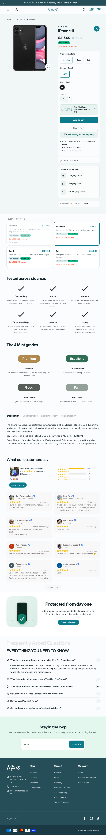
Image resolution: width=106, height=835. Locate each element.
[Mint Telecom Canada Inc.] (13, 770)
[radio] (29, 234)
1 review (19, 547)
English (10, 818)
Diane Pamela (21, 545)
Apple (62, 26)
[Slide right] (102, 2)
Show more (53, 587)
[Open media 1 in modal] (29, 48)
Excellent (66, 60)
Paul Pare (67, 496)
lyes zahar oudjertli (71, 545)
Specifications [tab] (30, 415)
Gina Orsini (68, 520)
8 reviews (67, 523)
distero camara (70, 564)
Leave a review (18, 485)
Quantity (63, 94)
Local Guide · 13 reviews (73, 499)
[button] (8, 10)
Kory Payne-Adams (24, 496)
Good (79, 60)
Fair (88, 60)
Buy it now (78, 128)
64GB (64, 74)
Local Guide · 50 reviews (25, 499)
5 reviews (19, 567)
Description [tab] (13, 415)
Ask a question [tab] (68, 415)
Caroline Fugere (23, 520)
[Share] (97, 29)
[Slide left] (3, 2)
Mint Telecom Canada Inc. (92, 830)
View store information (71, 151)
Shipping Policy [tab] (49, 415)
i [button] (94, 109)
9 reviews (19, 523)
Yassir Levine (21, 564)
